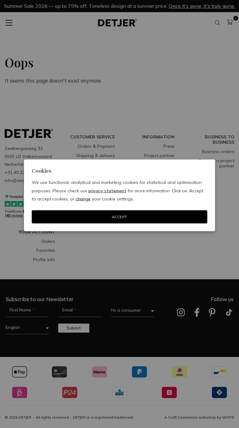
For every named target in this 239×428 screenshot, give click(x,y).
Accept (119, 216)
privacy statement (107, 190)
